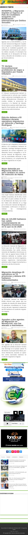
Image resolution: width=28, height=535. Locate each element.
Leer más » (4, 60)
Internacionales (23, 229)
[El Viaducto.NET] (14, 2)
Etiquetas (21, 457)
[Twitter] (10, 451)
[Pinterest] (12, 451)
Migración (19, 24)
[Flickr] (15, 451)
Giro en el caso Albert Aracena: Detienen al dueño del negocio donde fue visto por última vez (18, 485)
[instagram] (21, 451)
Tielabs (14, 529)
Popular (8, 457)
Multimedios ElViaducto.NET (15, 528)
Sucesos (20, 177)
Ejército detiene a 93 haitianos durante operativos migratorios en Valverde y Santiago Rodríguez (13, 121)
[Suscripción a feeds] (27, 7)
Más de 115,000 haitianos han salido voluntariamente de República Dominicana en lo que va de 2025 (14, 223)
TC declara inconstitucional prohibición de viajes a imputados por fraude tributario (13, 70)
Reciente (3, 457)
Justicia (15, 24)
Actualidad (16, 76)
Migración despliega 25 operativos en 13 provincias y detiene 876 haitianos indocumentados (13, 276)
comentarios (14, 457)
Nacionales (23, 24)
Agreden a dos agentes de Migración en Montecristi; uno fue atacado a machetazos (13, 322)
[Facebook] (7, 451)
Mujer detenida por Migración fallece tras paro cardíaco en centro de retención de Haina (13, 172)
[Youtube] (18, 451)
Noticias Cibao (23, 127)
